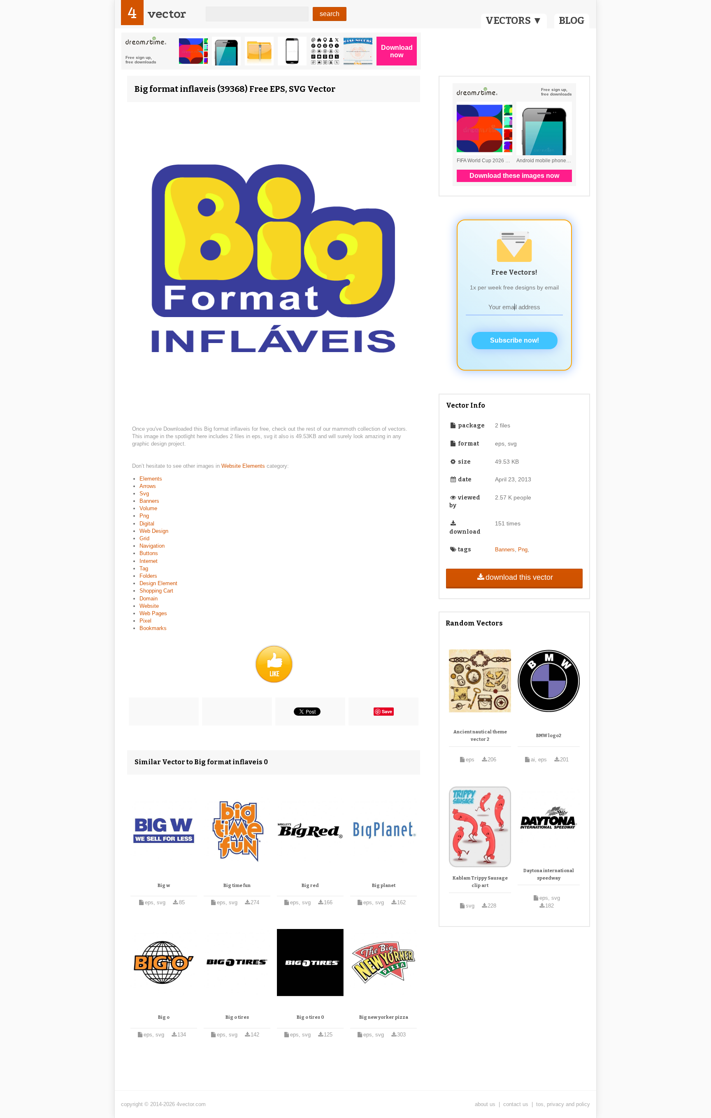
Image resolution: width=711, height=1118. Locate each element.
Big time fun (237, 885)
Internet (148, 561)
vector (166, 14)
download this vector (519, 577)
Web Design (153, 531)
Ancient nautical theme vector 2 (480, 735)
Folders (148, 576)
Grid (144, 538)
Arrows (147, 486)
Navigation (152, 546)
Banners (149, 501)
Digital (146, 523)
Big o (164, 1017)
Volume (148, 508)
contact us (515, 1104)
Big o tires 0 (310, 1017)
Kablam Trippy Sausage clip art (480, 881)
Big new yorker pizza (383, 1017)
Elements (150, 479)
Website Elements (244, 466)
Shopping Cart (156, 591)
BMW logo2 (548, 735)
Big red (310, 885)
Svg (144, 493)
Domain (148, 598)
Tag (143, 568)
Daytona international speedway (548, 874)
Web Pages (153, 613)
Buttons (148, 553)
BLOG (572, 20)
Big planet (383, 885)
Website (149, 606)
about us (485, 1104)
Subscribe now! (514, 340)
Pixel (145, 621)
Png (144, 516)
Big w (164, 885)
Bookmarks (153, 628)
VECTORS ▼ (514, 20)
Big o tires (237, 1017)
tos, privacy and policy (563, 1104)
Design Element (158, 583)
